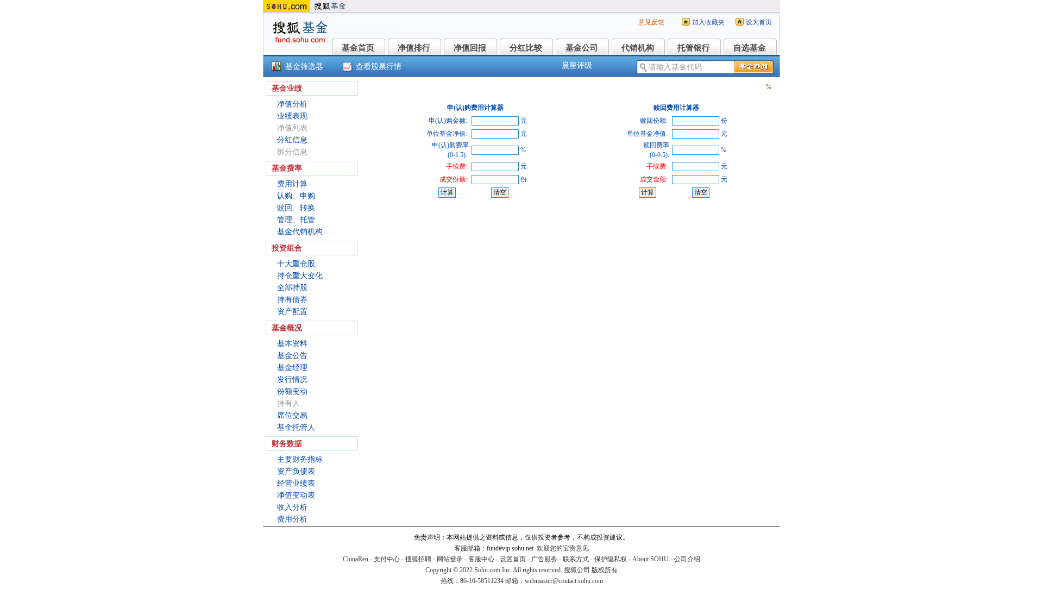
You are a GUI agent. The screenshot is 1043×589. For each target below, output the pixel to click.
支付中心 (387, 559)
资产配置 (292, 312)
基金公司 (582, 47)
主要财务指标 (300, 459)
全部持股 (292, 288)
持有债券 (292, 300)
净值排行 (414, 47)
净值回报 (470, 47)
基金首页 (358, 47)
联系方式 (576, 559)
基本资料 (292, 344)
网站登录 (450, 559)
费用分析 (292, 519)
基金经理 (292, 368)
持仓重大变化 (300, 276)
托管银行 (693, 47)
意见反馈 (651, 22)
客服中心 (481, 559)
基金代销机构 (300, 232)
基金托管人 (296, 427)
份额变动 (292, 391)
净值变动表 (296, 495)
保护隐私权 (610, 559)
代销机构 (637, 47)
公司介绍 (687, 559)
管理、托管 (296, 220)
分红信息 (292, 140)
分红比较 (526, 47)
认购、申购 (296, 196)
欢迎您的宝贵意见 (563, 548)
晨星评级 (577, 65)
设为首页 (759, 22)
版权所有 (605, 570)
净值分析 (292, 104)
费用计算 (292, 184)
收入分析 (292, 507)
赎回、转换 (296, 208)
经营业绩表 (296, 483)
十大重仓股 (296, 264)
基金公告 (292, 356)
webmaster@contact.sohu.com (564, 581)
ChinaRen (355, 559)
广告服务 (544, 559)
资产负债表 (296, 471)
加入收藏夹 (708, 22)
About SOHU (650, 559)
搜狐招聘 (418, 559)
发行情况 (292, 379)
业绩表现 (292, 116)
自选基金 (749, 47)
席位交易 (292, 415)
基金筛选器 (304, 66)
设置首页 (513, 559)
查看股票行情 (378, 66)
